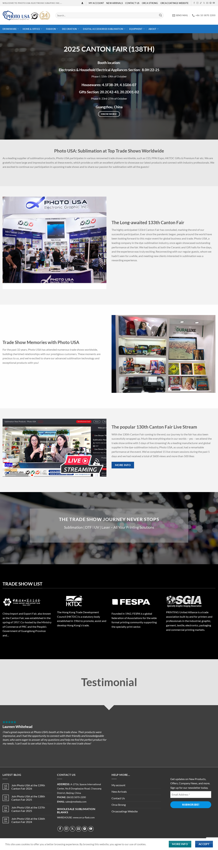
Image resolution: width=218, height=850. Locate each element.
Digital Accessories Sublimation (103, 29)
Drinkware (10, 29)
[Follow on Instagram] (197, 3)
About (152, 29)
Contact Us (132, 3)
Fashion (51, 29)
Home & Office (31, 29)
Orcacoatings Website (174, 3)
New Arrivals (114, 3)
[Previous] (9, 243)
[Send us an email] (207, 3)
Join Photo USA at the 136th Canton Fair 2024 (28, 820)
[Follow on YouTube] (214, 3)
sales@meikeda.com (76, 801)
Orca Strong (150, 3)
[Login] (82, 3)
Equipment (135, 29)
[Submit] (160, 15)
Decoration (69, 29)
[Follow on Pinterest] (210, 3)
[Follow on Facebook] (194, 3)
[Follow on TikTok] (201, 3)
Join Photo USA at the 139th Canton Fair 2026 (28, 787)
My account (96, 3)
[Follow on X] (204, 3)
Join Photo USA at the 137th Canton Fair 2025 (28, 809)
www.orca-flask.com (84, 817)
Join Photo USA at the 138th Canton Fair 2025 (28, 798)
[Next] (100, 243)
